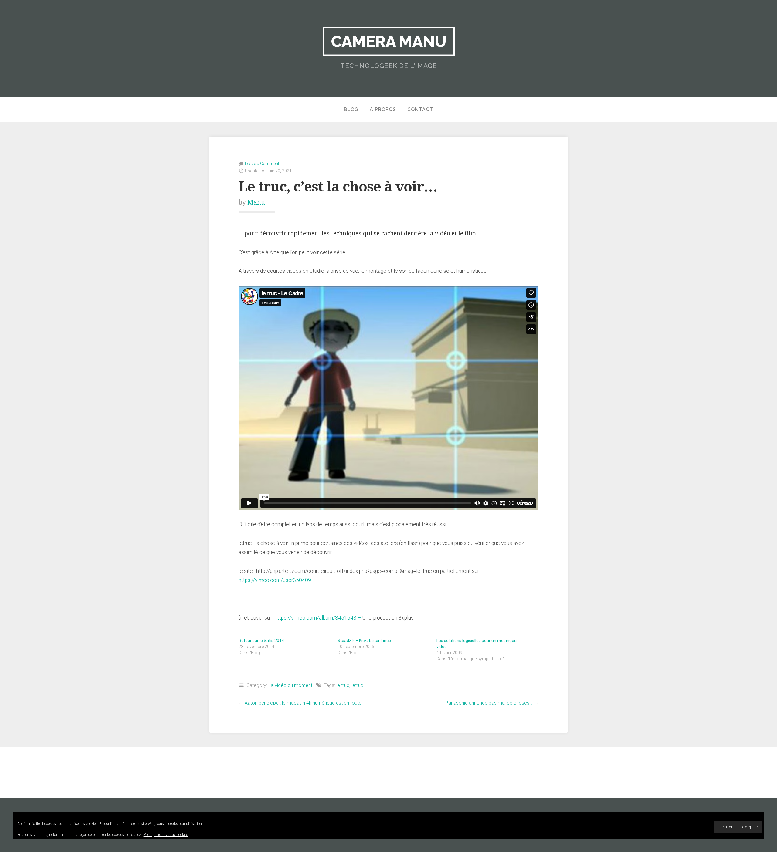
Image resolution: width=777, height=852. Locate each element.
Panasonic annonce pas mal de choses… (488, 703)
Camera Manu (388, 41)
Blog (351, 109)
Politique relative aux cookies (166, 835)
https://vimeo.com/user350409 (275, 580)
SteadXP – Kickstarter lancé (364, 640)
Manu (256, 202)
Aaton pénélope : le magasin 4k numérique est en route (303, 703)
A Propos (383, 109)
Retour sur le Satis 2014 (261, 640)
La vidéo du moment (290, 685)
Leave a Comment (262, 163)
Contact (420, 109)
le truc (342, 685)
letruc (357, 685)
